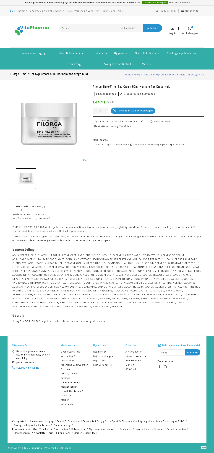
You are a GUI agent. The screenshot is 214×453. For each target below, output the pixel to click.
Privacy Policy (69, 373)
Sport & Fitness (145, 53)
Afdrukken (179, 144)
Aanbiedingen (133, 360)
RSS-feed (130, 369)
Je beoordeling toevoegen (139, 93)
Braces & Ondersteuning (56, 425)
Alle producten (133, 351)
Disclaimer (67, 369)
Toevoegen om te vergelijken (150, 144)
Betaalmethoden (70, 382)
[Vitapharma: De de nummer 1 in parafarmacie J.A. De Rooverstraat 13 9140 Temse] (32, 32)
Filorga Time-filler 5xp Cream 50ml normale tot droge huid (169, 74)
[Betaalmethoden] (203, 447)
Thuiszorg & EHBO (80, 64)
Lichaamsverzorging (33, 53)
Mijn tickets (100, 360)
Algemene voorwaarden (74, 364)
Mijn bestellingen (103, 356)
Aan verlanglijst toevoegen (112, 144)
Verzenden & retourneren (68, 358)
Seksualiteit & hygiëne (109, 53)
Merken (65, 399)
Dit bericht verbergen (155, 3)
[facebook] (160, 366)
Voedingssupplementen (181, 53)
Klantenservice (69, 386)
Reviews (38, 206)
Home (127, 74)
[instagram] (166, 366)
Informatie (21, 206)
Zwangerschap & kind (117, 64)
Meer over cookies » (179, 3)
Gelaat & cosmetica (70, 53)
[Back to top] (204, 443)
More (145, 64)
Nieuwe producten (136, 356)
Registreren (100, 351)
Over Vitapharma (70, 351)
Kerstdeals (67, 404)
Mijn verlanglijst (102, 364)
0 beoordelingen (106, 93)
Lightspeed (65, 447)
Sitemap (65, 377)
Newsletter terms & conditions (72, 393)
